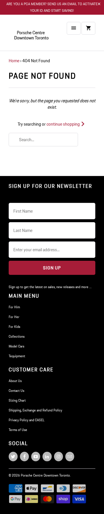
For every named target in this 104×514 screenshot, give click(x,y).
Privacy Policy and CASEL (26, 420)
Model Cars (16, 346)
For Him (14, 307)
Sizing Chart (17, 400)
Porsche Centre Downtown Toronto (45, 475)
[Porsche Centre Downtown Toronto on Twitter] (13, 456)
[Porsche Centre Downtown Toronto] (32, 35)
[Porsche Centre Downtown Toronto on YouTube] (35, 456)
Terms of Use (18, 429)
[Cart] (88, 28)
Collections (17, 336)
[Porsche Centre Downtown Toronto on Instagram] (58, 456)
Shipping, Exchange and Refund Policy (35, 410)
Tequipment (17, 356)
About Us (15, 380)
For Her (14, 317)
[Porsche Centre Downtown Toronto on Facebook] (24, 456)
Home (14, 60)
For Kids (14, 326)
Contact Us (16, 390)
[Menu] (74, 28)
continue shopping (64, 124)
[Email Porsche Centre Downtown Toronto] (69, 456)
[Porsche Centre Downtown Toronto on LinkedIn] (46, 456)
